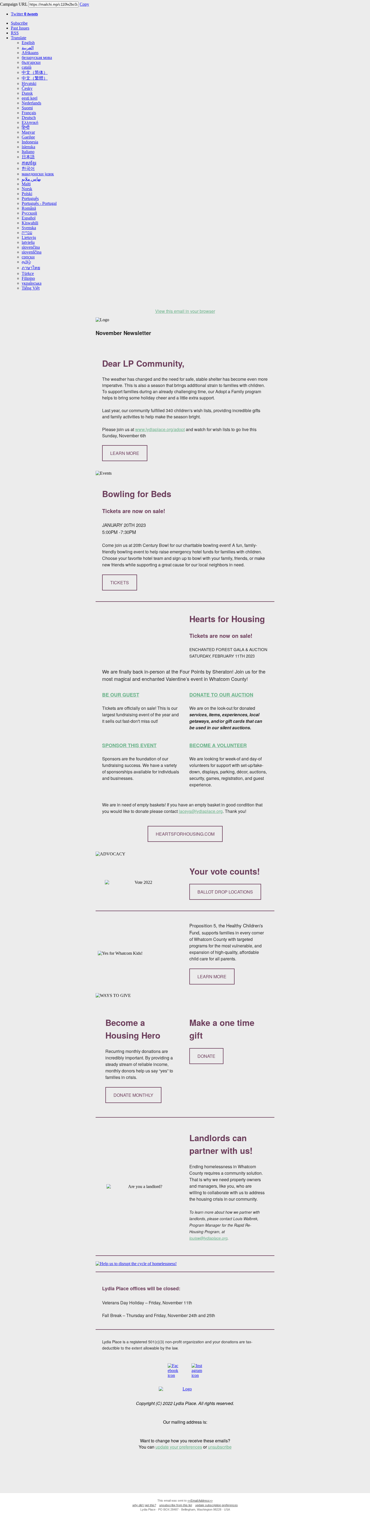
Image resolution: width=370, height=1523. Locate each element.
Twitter (24, 14)
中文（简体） (35, 72)
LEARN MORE (124, 453)
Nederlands (31, 103)
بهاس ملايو (31, 179)
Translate (18, 37)
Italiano (28, 151)
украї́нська (31, 283)
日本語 (28, 157)
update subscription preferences (216, 1505)
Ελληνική (30, 122)
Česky (27, 88)
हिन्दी (26, 127)
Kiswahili (30, 223)
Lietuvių (29, 237)
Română (29, 208)
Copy (84, 4)
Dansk (27, 93)
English (28, 42)
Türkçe (28, 273)
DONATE (206, 1056)
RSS (15, 33)
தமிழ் (26, 262)
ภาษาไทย (31, 267)
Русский (29, 213)
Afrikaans (30, 52)
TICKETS (119, 582)
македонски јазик (38, 174)
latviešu (28, 242)
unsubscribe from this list (175, 1505)
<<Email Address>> (200, 1500)
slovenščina (31, 252)
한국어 (28, 168)
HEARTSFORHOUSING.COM (185, 834)
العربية (28, 47)
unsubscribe (220, 1447)
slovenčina (31, 247)
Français (29, 112)
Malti (26, 184)
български (31, 62)
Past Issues (20, 28)
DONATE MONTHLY (133, 1095)
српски (28, 257)
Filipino (28, 278)
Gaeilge (28, 137)
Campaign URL (13, 4)
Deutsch (29, 117)
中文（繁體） (35, 78)
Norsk (27, 188)
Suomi (27, 108)
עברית (27, 232)
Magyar (28, 132)
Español (28, 218)
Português (30, 198)
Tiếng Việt (31, 288)
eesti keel (29, 98)
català (26, 67)
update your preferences (178, 1447)
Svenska (29, 227)
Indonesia (30, 142)
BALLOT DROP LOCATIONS (225, 892)
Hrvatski (29, 83)
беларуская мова (37, 57)
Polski (27, 193)
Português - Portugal (39, 203)
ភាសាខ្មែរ (29, 163)
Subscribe (19, 23)
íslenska (28, 147)
